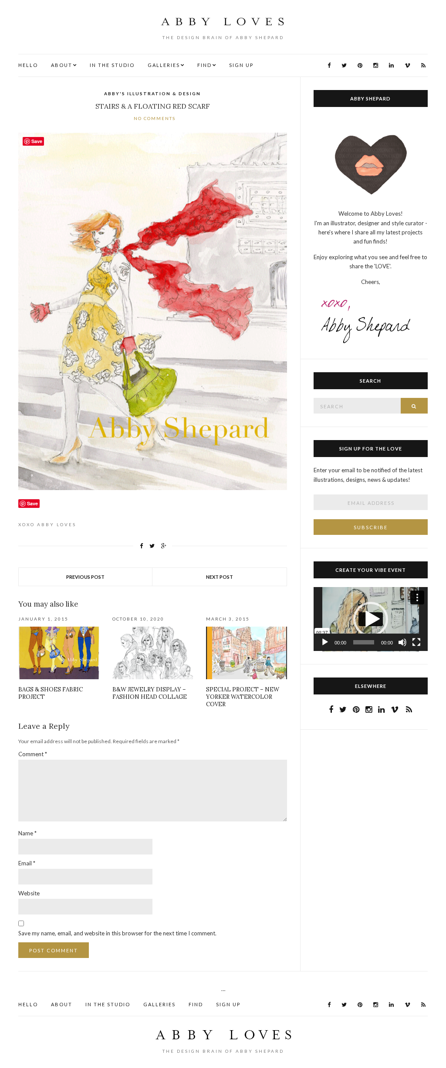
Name (27, 833)
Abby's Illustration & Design (152, 93)
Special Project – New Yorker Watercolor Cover (242, 697)
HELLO (28, 65)
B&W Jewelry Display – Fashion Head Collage (149, 693)
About (61, 65)
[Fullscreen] (416, 642)
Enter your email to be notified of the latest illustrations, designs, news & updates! (368, 475)
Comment (32, 754)
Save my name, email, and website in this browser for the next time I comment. (117, 933)
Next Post (219, 577)
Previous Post (85, 577)
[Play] (325, 642)
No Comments (155, 118)
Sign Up (241, 65)
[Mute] (402, 642)
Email (26, 863)
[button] (370, 619)
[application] (371, 619)
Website (29, 893)
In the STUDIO (112, 65)
